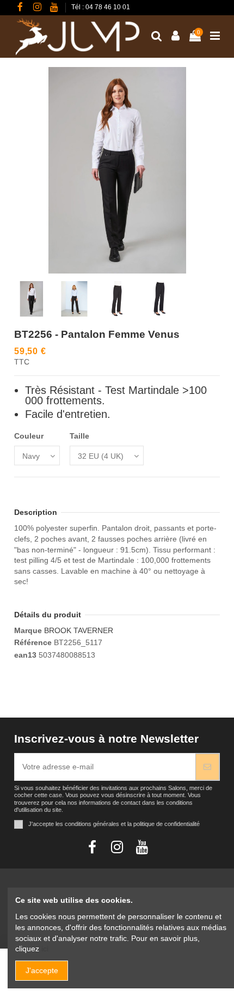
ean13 (25, 655)
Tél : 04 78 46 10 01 (100, 7)
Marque (28, 630)
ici (44, 948)
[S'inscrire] (207, 767)
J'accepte (42, 970)
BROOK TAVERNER (78, 630)
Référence (33, 642)
